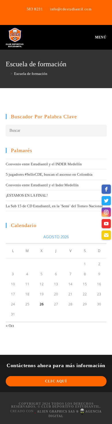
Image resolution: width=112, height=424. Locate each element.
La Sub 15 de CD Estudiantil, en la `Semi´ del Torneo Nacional (54, 206)
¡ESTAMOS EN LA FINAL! (27, 195)
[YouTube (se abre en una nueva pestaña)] (62, 15)
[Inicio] (7, 73)
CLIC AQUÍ (56, 381)
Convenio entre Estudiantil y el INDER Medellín (44, 164)
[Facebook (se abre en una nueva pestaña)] (56, 15)
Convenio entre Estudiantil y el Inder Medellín (42, 185)
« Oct (10, 326)
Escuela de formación (30, 73)
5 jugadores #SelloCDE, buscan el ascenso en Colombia (49, 174)
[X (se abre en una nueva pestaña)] (50, 15)
